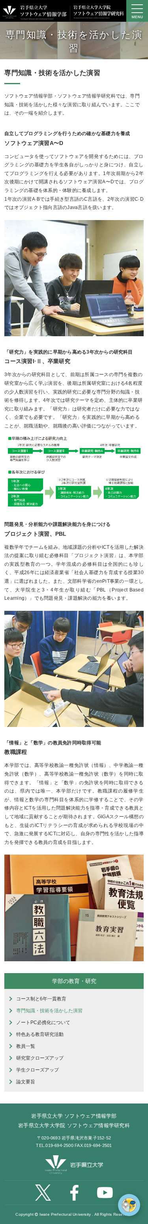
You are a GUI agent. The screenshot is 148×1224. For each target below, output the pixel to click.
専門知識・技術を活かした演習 (49, 1010)
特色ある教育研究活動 (40, 1034)
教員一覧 (25, 1046)
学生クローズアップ (37, 1070)
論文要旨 (25, 1082)
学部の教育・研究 (74, 981)
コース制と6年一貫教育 (41, 999)
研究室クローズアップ (40, 1058)
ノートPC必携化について (43, 1022)
